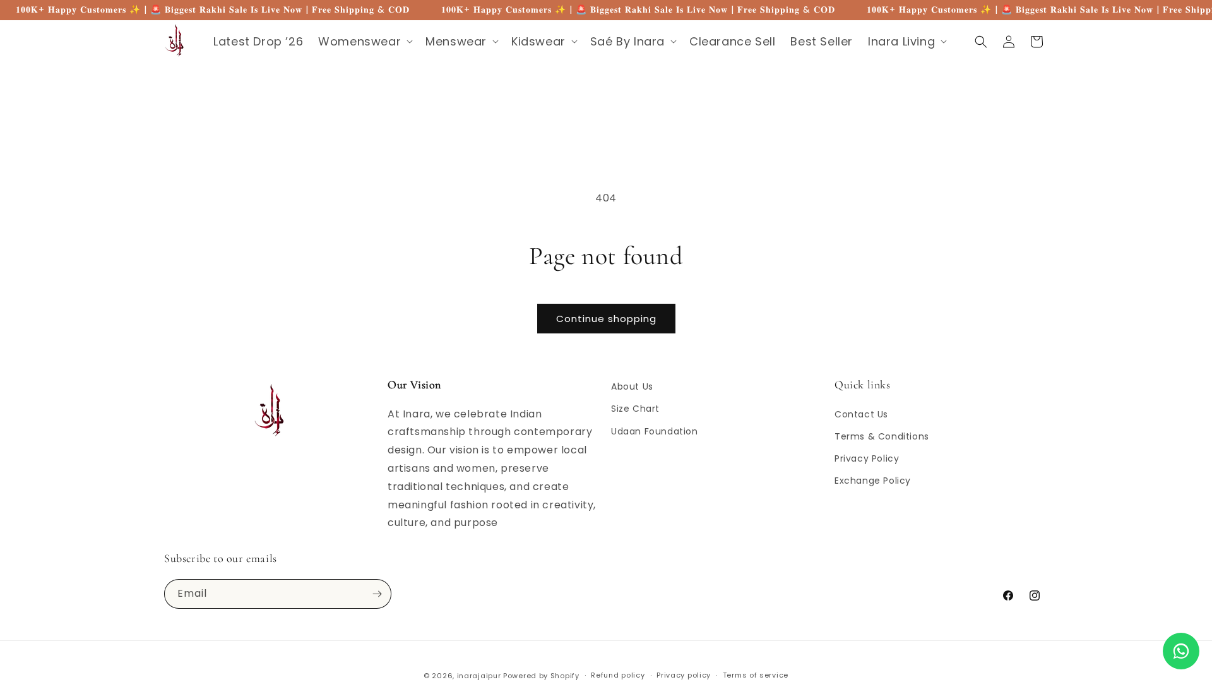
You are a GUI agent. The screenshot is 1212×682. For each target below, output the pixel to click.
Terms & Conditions (882, 436)
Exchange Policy (873, 480)
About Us (632, 386)
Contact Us (861, 414)
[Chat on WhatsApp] (1181, 651)
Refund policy (618, 675)
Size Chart (635, 408)
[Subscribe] (377, 594)
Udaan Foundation (654, 431)
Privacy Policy (867, 458)
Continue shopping (606, 318)
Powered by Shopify (541, 676)
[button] (364, 41)
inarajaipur (479, 676)
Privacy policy (683, 675)
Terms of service (755, 675)
